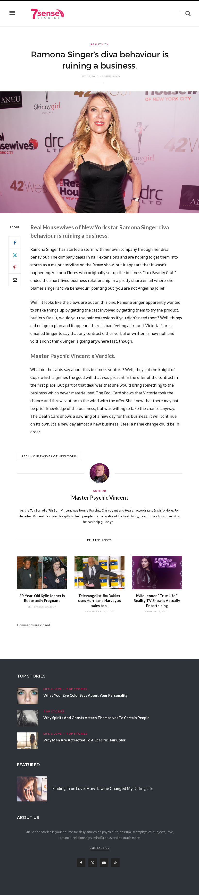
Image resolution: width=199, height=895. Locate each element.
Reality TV (100, 44)
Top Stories (77, 688)
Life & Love (52, 688)
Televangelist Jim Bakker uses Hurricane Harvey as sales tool (99, 600)
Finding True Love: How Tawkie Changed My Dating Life (102, 788)
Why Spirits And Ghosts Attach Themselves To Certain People (96, 717)
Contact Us (100, 847)
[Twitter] (14, 255)
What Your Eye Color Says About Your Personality (85, 695)
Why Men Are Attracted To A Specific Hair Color (84, 740)
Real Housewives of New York (49, 456)
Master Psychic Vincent (99, 497)
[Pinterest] (14, 267)
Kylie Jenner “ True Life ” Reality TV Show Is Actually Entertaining (157, 600)
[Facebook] (14, 242)
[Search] (185, 13)
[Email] (14, 279)
